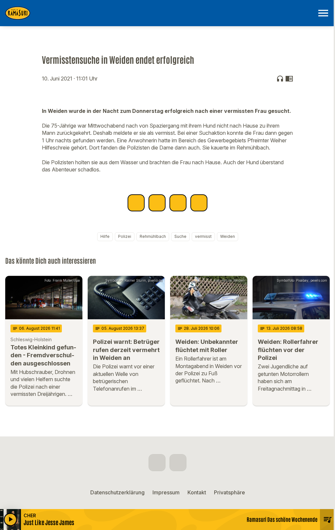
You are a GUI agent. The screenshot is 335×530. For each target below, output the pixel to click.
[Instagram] (178, 462)
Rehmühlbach (153, 236)
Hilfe (105, 236)
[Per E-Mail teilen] (199, 203)
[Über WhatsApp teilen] (178, 203)
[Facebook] (157, 462)
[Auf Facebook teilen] (136, 203)
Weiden (227, 236)
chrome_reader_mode (289, 78)
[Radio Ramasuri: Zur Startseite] (159, 13)
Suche (180, 236)
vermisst (203, 236)
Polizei (124, 236)
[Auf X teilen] (157, 203)
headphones (280, 78)
